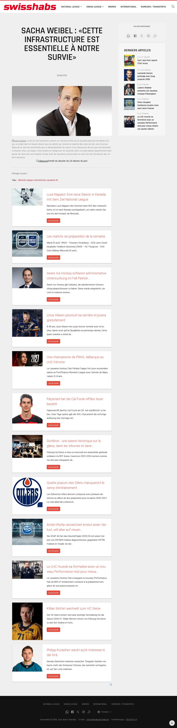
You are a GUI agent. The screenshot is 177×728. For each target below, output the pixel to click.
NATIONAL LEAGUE (51, 704)
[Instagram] (148, 36)
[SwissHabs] (30, 6)
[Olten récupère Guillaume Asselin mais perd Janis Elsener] (129, 104)
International (128, 6)
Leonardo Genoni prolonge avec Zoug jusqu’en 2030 (146, 76)
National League (25, 180)
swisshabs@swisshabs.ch (97, 719)
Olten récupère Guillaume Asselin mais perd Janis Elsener (148, 105)
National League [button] (70, 6)
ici (13, 144)
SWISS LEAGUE (70, 704)
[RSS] (155, 36)
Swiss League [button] (93, 6)
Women (112, 6)
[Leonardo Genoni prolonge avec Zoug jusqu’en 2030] (129, 75)
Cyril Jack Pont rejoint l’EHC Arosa (147, 62)
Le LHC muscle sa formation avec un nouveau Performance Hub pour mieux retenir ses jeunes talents (147, 122)
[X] (142, 36)
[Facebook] (135, 36)
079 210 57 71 (131, 719)
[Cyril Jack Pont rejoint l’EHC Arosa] (129, 60)
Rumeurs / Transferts (153, 6)
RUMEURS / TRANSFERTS (122, 704)
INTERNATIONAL (100, 704)
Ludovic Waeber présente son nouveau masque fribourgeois (147, 90)
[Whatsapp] (128, 36)
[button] (173, 6)
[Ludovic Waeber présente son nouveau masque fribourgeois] (129, 89)
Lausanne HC (52, 180)
